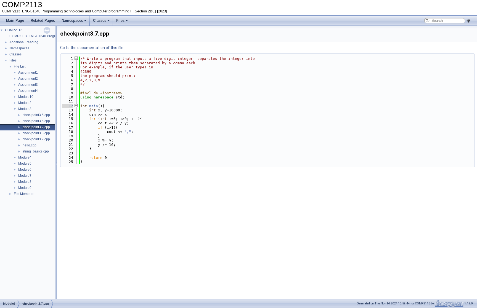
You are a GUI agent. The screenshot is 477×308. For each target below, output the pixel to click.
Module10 (25, 97)
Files (120, 20)
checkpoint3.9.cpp (36, 139)
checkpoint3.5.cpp (36, 115)
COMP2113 (13, 30)
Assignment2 (28, 79)
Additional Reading (23, 42)
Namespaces (72, 20)
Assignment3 (28, 85)
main (93, 106)
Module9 (24, 188)
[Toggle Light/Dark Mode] (468, 21)
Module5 (24, 163)
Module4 (24, 157)
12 (67, 106)
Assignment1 (28, 72)
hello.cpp (29, 145)
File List (19, 66)
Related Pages (43, 20)
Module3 (24, 109)
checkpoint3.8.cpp (36, 133)
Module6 (24, 170)
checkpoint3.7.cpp (36, 127)
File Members (24, 194)
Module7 (24, 176)
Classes (99, 20)
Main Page (15, 20)
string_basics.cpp (36, 151)
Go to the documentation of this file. (92, 47)
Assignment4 (28, 91)
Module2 (24, 103)
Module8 (24, 182)
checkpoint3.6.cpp (36, 121)
